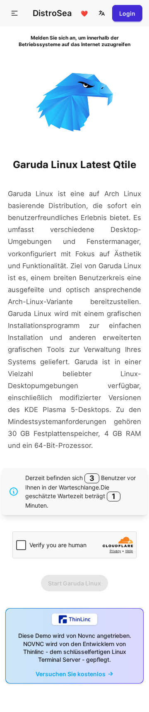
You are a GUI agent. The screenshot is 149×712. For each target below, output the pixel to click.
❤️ (84, 13)
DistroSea (52, 13)
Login (127, 13)
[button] (102, 13)
